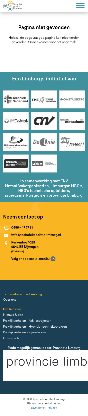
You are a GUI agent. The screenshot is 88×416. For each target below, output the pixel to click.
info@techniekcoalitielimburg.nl (36, 235)
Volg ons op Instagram (58, 258)
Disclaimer (38, 407)
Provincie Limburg (66, 347)
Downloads (11, 338)
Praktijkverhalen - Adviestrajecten (27, 320)
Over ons (9, 299)
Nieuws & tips (13, 315)
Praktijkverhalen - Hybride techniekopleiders (35, 326)
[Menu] (80, 6)
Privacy (52, 407)
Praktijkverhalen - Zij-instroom (24, 332)
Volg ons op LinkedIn (53, 258)
